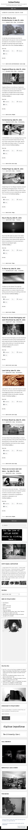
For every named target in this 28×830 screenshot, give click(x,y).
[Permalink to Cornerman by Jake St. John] (13, 136)
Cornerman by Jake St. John (12, 120)
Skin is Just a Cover (7, 607)
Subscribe (5, 718)
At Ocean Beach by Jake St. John (13, 420)
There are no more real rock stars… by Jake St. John (12, 470)
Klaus (15, 22)
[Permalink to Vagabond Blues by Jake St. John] (13, 85)
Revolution (5, 608)
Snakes (4, 604)
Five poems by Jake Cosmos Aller (11, 679)
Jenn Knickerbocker (15, 63)
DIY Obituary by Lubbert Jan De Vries (10, 613)
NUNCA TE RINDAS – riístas (8, 681)
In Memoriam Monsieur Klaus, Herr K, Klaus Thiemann (13, 611)
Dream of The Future (7, 605)
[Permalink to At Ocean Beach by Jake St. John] (13, 436)
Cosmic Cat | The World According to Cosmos (12, 675)
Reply (13, 212)
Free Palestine (5, 602)
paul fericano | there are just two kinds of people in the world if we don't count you (14, 672)
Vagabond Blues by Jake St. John (13, 69)
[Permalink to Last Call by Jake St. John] (13, 387)
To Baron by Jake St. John (11, 268)
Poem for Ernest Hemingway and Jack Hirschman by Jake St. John (13, 318)
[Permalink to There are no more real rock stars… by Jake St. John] (13, 487)
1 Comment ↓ (18, 171)
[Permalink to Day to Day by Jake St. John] (13, 234)
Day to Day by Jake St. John (12, 218)
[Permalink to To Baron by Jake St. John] (13, 285)
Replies (13, 114)
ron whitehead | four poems (21, 681)
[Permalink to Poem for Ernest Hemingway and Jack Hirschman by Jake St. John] (13, 336)
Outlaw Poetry (14, 2)
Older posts (14, 520)
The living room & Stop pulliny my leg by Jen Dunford (13, 614)
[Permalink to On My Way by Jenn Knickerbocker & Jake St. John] (13, 36)
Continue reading (19, 45)
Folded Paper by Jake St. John (12, 169)
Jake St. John (8, 63)
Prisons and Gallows (7, 610)
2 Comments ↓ (21, 71)
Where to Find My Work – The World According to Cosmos (14, 678)
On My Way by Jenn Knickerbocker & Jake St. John (13, 19)
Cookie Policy (4, 824)
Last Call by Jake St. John (11, 370)
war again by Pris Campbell (8, 615)
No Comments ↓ (20, 22)
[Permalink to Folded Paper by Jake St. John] (13, 185)
